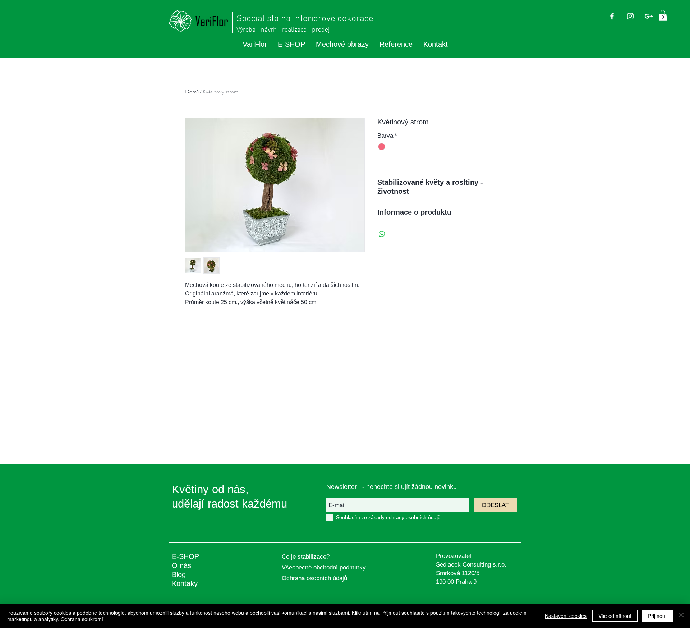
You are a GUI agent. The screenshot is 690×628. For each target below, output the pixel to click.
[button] (662, 15)
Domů (192, 91)
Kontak (183, 583)
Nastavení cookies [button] (565, 615)
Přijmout (657, 615)
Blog (179, 574)
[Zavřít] (681, 615)
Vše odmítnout (614, 615)
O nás (181, 565)
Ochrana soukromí (82, 619)
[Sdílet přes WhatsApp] (382, 234)
